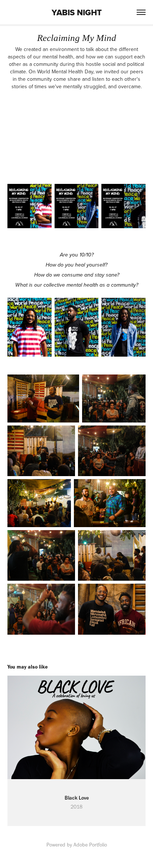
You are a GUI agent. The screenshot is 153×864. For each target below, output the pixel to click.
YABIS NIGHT (77, 12)
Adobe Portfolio (90, 845)
